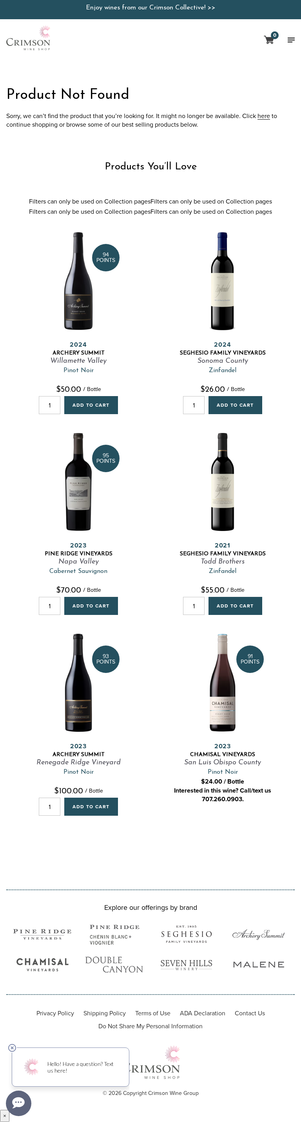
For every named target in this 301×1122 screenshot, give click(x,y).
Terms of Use (152, 1013)
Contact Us (250, 1013)
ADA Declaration (202, 1013)
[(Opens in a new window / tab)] (42, 935)
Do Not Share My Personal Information (150, 1026)
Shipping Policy (104, 1013)
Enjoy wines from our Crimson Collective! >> (150, 7)
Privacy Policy (55, 1013)
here (263, 116)
